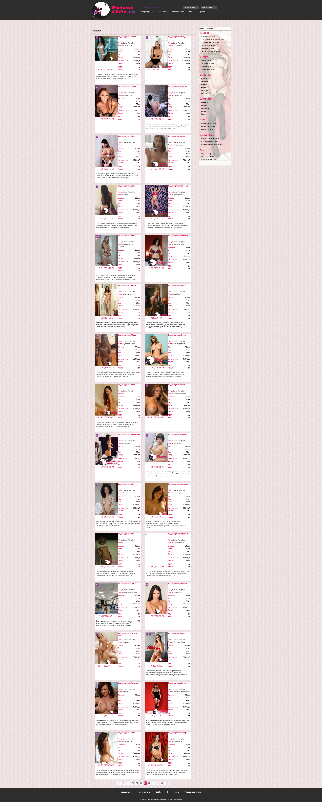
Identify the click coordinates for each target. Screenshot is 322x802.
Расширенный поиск (193, 792)
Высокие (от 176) (207, 129)
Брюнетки (204, 102)
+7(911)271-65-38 (156, 169)
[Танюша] (156, 201)
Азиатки (204, 84)
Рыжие (203, 111)
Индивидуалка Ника (126, 236)
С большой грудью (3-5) (209, 141)
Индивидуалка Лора (177, 335)
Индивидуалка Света (127, 584)
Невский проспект (129, 493)
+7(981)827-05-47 (156, 119)
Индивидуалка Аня (126, 534)
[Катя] (156, 401)
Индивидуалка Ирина (177, 683)
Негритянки (205, 90)
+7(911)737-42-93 (156, 417)
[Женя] (106, 301)
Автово (125, 194)
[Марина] (156, 535)
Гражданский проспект (181, 692)
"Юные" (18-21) (206, 60)
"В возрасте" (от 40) (208, 69)
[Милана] (156, 251)
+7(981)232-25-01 (156, 716)
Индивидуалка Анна (126, 385)
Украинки (204, 81)
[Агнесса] (156, 500)
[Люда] (156, 647)
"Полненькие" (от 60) (208, 159)
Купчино (126, 692)
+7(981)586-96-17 (156, 467)
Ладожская (177, 443)
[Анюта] (156, 599)
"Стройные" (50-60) (207, 157)
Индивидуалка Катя (176, 385)
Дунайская (177, 294)
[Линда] (156, 53)
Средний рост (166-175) (209, 126)
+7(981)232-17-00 (106, 169)
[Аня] (106, 549)
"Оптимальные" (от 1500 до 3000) (212, 39)
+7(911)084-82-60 (106, 69)
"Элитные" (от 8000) (208, 48)
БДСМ (191, 12)
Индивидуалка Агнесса (178, 484)
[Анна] (106, 400)
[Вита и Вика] (106, 649)
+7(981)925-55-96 (156, 368)
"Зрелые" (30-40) (206, 66)
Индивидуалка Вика (176, 136)
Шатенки (204, 105)
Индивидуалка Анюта (177, 584)
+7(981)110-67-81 (156, 765)
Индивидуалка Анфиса (128, 683)
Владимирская (178, 542)
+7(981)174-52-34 (106, 318)
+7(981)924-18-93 (156, 517)
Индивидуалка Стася (127, 37)
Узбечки (204, 93)
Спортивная (177, 741)
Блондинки (205, 108)
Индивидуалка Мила (127, 335)
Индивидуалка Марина (178, 534)
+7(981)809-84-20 (106, 119)
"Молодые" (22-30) (207, 63)
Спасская (126, 443)
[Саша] (106, 102)
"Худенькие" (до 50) (208, 154)
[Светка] (156, 102)
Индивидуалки (147, 12)
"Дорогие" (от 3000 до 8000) (210, 42)
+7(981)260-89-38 (156, 616)
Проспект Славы (179, 642)
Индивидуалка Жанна (127, 484)
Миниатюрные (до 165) (209, 123)
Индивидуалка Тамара (177, 434)
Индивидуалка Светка (177, 86)
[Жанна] (106, 500)
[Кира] (156, 301)
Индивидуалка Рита (126, 136)
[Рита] (106, 155)
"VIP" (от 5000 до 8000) (208, 45)
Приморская (127, 95)
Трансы (202, 12)
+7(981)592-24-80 (106, 517)
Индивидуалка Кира (177, 285)
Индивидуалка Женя (127, 285)
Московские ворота (130, 592)
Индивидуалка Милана (178, 236)
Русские (204, 78)
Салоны (214, 12)
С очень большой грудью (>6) (211, 144)
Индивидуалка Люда (177, 633)
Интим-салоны (144, 792)
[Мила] (106, 350)
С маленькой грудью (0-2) (210, 138)
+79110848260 (155, 666)
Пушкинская (127, 45)
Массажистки (178, 12)
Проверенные (173, 792)
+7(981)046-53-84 (106, 567)
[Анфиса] (106, 698)
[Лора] (156, 350)
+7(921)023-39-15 (106, 467)
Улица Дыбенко (178, 244)
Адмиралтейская (129, 344)
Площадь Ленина (179, 393)
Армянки (204, 87)
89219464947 (154, 69)
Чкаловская (177, 45)
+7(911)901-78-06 (106, 268)
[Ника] (106, 251)
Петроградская (178, 145)
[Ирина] (156, 699)
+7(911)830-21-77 (106, 219)
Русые (203, 114)
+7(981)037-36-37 (106, 417)
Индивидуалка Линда (177, 37)
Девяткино (127, 294)
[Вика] (156, 152)
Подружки (163, 12)
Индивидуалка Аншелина (129, 434)
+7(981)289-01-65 (156, 268)
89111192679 (104, 666)
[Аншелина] (106, 450)
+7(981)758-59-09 (106, 368)
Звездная (126, 642)
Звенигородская (179, 344)
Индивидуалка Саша (127, 86)
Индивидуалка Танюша (178, 186)
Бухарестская (178, 194)
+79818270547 (155, 318)
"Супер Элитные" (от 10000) (210, 51)
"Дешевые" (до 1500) (208, 36)
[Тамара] (156, 447)
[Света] (106, 603)
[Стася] (106, 48)
